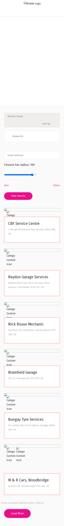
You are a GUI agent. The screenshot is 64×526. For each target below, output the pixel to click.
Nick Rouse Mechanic (26, 324)
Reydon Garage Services (28, 277)
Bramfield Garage (22, 372)
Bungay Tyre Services (25, 419)
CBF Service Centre (24, 223)
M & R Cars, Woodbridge (28, 480)
